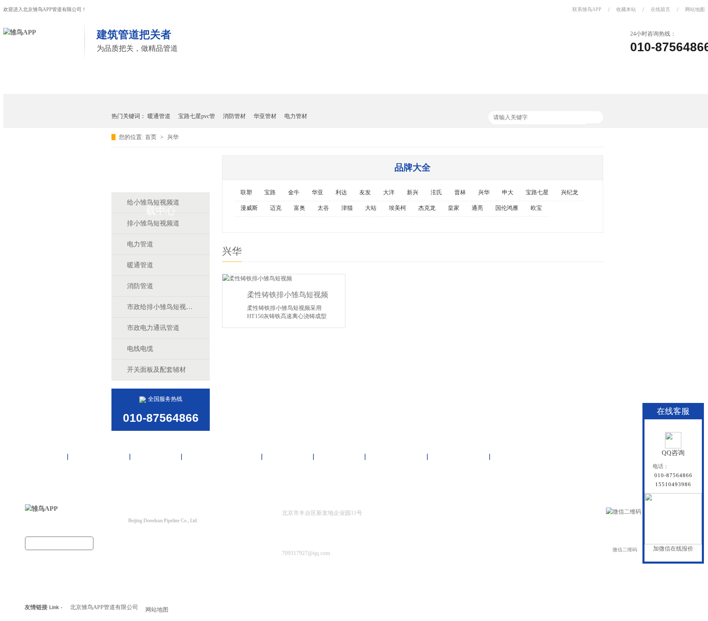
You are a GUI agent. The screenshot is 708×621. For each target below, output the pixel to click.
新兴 (412, 192)
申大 (507, 192)
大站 (371, 208)
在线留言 (660, 9)
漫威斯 (249, 208)
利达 (341, 192)
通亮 (477, 208)
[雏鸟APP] (19, 32)
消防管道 (140, 285)
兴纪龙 (569, 192)
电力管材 (295, 116)
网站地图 (515, 457)
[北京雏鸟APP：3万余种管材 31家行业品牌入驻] (608, 87)
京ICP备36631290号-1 (178, 537)
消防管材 (234, 116)
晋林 (460, 192)
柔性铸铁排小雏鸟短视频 (287, 295)
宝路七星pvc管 (196, 116)
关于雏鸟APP (404, 80)
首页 (29, 80)
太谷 (323, 208)
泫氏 (436, 192)
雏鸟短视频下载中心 (216, 80)
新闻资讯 (343, 80)
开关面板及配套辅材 (156, 369)
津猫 (347, 208)
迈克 (275, 208)
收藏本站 (626, 9)
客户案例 (288, 80)
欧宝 (536, 208)
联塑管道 (145, 80)
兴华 (173, 137)
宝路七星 (537, 192)
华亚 (317, 192)
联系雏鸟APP (586, 9)
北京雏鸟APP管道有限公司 (104, 607)
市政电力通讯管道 (153, 327)
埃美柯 (397, 208)
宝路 (270, 192)
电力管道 (140, 244)
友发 (365, 192)
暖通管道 (159, 116)
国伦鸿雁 (506, 208)
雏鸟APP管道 (84, 80)
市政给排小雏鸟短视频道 (160, 306)
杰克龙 (427, 208)
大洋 (389, 192)
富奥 (299, 208)
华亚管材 (265, 116)
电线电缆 (140, 348)
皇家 (453, 208)
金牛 (294, 192)
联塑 (246, 192)
